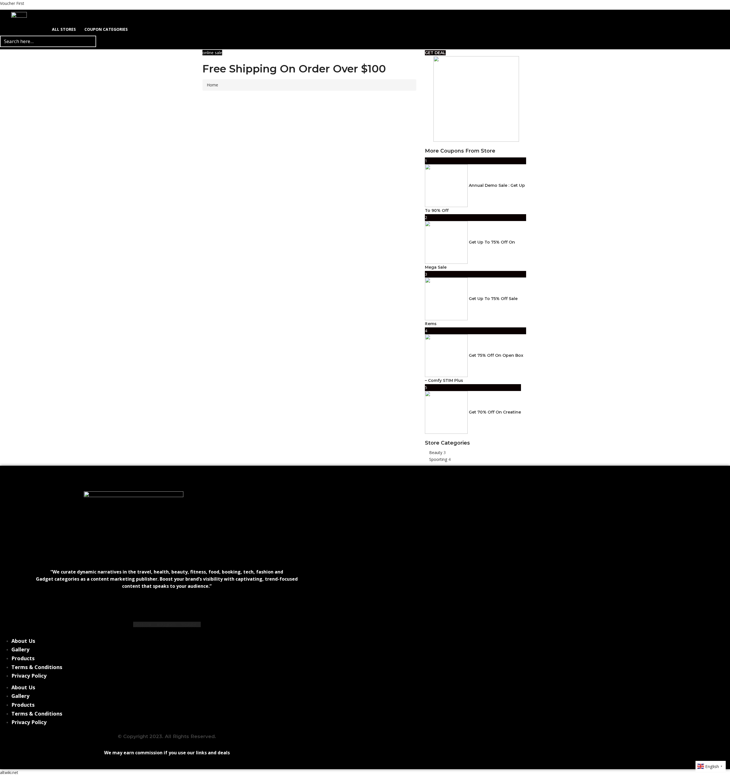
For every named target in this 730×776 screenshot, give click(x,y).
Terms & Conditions (36, 667)
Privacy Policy (28, 675)
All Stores (64, 29)
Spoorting (438, 459)
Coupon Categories (106, 29)
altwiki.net (9, 772)
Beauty (436, 452)
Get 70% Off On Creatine (495, 411)
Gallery (20, 649)
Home (212, 85)
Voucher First (12, 3)
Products (23, 658)
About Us (23, 640)
